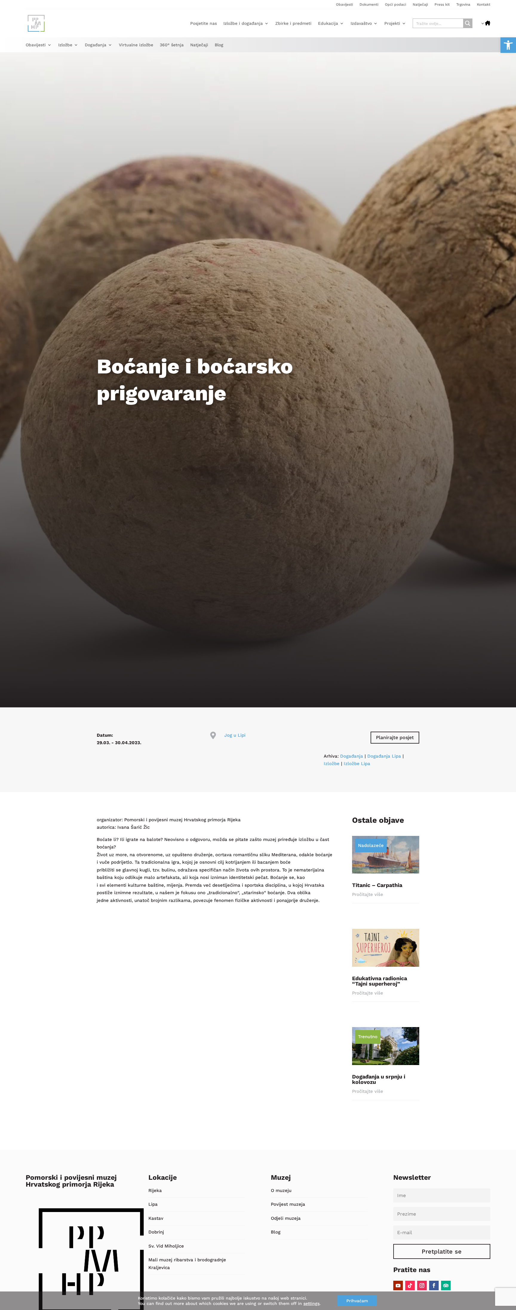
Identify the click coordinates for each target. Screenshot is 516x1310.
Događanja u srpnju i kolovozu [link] (378, 1079)
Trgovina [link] (463, 4)
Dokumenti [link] (369, 4)
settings (311, 1303)
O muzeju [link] (281, 1190)
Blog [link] (219, 45)
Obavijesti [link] (344, 4)
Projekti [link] (392, 23)
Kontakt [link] (483, 4)
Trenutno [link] (367, 1036)
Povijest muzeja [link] (288, 1204)
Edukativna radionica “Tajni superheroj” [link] (379, 981)
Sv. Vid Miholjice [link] (166, 1246)
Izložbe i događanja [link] (243, 23)
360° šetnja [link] (172, 45)
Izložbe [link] (65, 45)
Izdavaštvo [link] (361, 23)
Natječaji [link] (420, 4)
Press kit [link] (442, 4)
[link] (508, 45)
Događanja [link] (95, 45)
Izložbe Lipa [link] (357, 763)
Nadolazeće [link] (371, 845)
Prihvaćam (357, 1300)
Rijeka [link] (155, 1190)
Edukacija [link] (328, 23)
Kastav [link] (155, 1218)
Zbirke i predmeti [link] (293, 23)
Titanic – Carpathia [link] (377, 885)
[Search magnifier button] (467, 23)
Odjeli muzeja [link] (286, 1218)
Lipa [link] (153, 1204)
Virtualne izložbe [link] (136, 45)
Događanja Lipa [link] (384, 756)
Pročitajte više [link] (367, 894)
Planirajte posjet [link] (395, 737)
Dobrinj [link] (156, 1232)
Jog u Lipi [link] (234, 735)
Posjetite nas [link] (203, 23)
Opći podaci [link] (395, 4)
